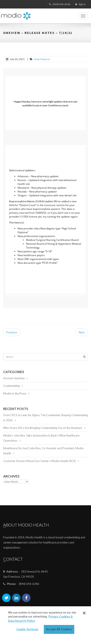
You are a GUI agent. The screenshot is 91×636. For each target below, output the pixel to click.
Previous (11, 332)
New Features (42, 59)
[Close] (84, 613)
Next (82, 332)
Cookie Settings (27, 629)
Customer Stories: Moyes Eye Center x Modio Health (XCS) (39, 461)
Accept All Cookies (59, 629)
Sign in (82, 4)
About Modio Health (26, 524)
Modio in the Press (14, 393)
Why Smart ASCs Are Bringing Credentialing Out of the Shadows (42, 428)
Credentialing (11, 385)
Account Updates (14, 378)
